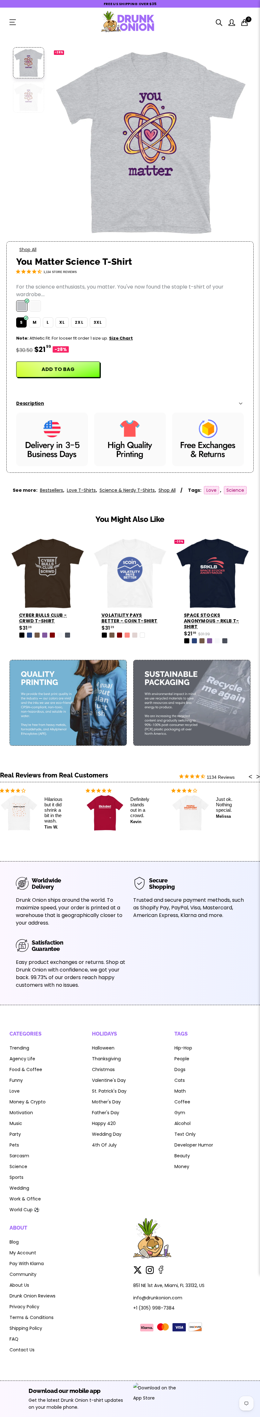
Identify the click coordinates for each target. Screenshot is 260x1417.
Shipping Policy (26, 1328)
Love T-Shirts (81, 490)
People (181, 1059)
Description (30, 403)
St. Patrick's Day (109, 1091)
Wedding (19, 1188)
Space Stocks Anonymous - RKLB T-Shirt (129, 621)
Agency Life (22, 1059)
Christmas (103, 1069)
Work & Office (25, 1199)
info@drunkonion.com (157, 1298)
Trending (19, 1048)
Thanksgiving (106, 1059)
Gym (179, 1112)
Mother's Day (106, 1102)
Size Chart (121, 338)
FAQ (14, 1339)
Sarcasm (19, 1156)
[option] (150, 141)
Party (15, 1134)
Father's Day (105, 1112)
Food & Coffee (26, 1069)
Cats (179, 1080)
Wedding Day (106, 1134)
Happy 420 (104, 1123)
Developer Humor (193, 1145)
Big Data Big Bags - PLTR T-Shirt (209, 618)
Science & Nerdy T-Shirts (127, 490)
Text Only (185, 1134)
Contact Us (22, 1350)
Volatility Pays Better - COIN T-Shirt (47, 618)
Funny (16, 1080)
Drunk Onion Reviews (32, 1296)
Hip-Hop (183, 1048)
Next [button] (233, 142)
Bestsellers (51, 490)
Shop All (27, 249)
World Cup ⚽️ (24, 1209)
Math (180, 1091)
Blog (14, 1242)
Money (181, 1166)
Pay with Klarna (27, 1263)
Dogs (179, 1069)
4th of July (104, 1145)
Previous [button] (67, 142)
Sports (16, 1177)
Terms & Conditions (32, 1317)
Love (211, 490)
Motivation (21, 1112)
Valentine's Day (109, 1080)
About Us (19, 1285)
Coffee (182, 1102)
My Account (23, 1253)
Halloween (103, 1048)
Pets (14, 1145)
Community (23, 1274)
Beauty (182, 1156)
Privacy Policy (24, 1306)
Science (235, 490)
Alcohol (182, 1123)
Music (16, 1123)
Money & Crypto (28, 1102)
